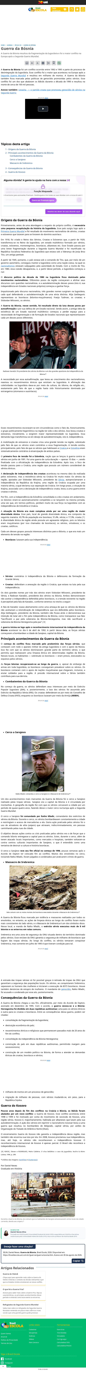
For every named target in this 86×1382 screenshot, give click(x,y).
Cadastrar (32, 1329)
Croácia (63, 448)
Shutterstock (33, 1160)
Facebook (8, 1359)
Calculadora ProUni (64, 1346)
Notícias (32, 1336)
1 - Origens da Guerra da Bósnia (20, 149)
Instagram (9, 1363)
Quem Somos (6, 1333)
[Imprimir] (27, 63)
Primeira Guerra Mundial (13, 231)
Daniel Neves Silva (18, 1232)
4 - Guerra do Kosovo (15, 172)
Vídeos (31, 1339)
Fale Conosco (34, 1342)
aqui (46, 98)
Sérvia (61, 479)
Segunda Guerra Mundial (13, 75)
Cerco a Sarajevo (18, 159)
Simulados (61, 1336)
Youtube (8, 1367)
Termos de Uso (6, 1343)
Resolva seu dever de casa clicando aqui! (64, 212)
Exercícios (60, 1329)
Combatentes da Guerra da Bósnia (26, 155)
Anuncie (4, 1337)
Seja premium (56, 9)
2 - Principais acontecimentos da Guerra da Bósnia (29, 152)
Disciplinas (33, 1333)
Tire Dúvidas (61, 1333)
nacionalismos (8, 266)
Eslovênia (75, 448)
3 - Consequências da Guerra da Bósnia (24, 168)
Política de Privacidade (9, 1340)
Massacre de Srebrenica (21, 163)
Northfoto (22, 1160)
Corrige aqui (61, 1339)
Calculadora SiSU (63, 1342)
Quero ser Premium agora (43, 200)
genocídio (66, 989)
